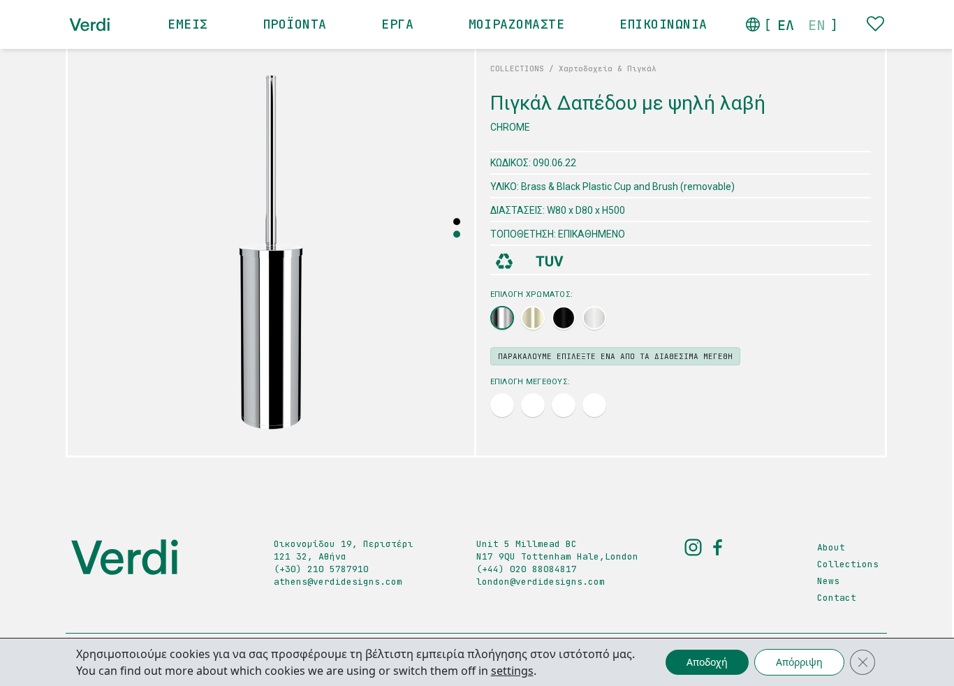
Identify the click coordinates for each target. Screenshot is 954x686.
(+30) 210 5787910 (321, 569)
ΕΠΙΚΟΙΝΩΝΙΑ (663, 24)
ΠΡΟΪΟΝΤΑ (295, 24)
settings (512, 670)
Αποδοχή (707, 662)
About (831, 547)
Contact (836, 598)
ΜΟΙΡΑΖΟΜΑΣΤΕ (516, 24)
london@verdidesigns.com (540, 582)
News (828, 581)
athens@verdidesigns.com (338, 582)
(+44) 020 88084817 (526, 569)
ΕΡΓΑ (397, 24)
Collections (848, 564)
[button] (456, 234)
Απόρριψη (799, 662)
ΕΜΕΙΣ (187, 24)
